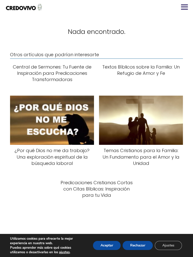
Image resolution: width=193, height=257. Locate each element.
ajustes (64, 252)
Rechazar (137, 245)
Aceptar (107, 245)
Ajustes (168, 245)
